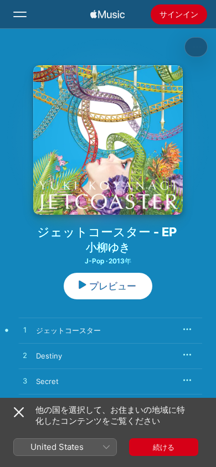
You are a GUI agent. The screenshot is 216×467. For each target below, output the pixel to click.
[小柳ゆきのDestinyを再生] (25, 356)
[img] (107, 14)
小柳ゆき (108, 247)
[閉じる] (19, 412)
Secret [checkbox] (47, 381)
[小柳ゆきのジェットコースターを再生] (25, 330)
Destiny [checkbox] (49, 355)
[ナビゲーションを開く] (20, 14)
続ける (163, 447)
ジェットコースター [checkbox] (68, 330)
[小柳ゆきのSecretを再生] (25, 381)
